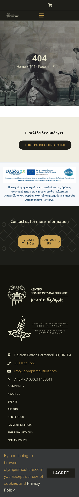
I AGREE (61, 473)
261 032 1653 (25, 363)
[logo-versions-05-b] (13, 15)
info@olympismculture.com (35, 371)
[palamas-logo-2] (38, 316)
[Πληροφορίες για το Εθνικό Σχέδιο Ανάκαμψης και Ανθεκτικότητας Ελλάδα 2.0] (39, 175)
